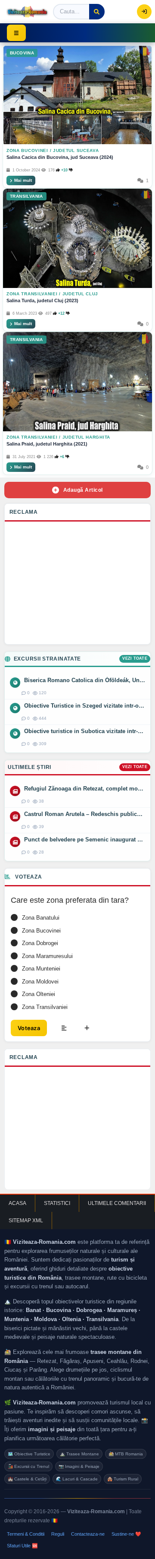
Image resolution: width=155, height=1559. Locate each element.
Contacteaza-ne (88, 1534)
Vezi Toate (134, 658)
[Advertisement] (77, 585)
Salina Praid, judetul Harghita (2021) (46, 443)
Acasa (17, 1203)
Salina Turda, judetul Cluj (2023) (42, 300)
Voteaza (29, 1028)
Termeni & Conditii (25, 1534)
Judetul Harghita (86, 437)
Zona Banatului (40, 917)
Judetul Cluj (80, 293)
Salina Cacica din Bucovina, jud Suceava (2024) (59, 157)
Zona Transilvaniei (32, 293)
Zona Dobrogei (40, 943)
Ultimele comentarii (117, 1203)
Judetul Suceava (76, 150)
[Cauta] (97, 11)
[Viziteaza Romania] (27, 11)
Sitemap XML (26, 1220)
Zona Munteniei (41, 968)
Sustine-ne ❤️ (126, 1534)
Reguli (57, 1534)
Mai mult (23, 180)
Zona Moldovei (40, 981)
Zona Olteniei (38, 994)
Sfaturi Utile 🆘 (22, 1545)
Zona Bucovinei (27, 150)
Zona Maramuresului (47, 956)
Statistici (57, 1203)
